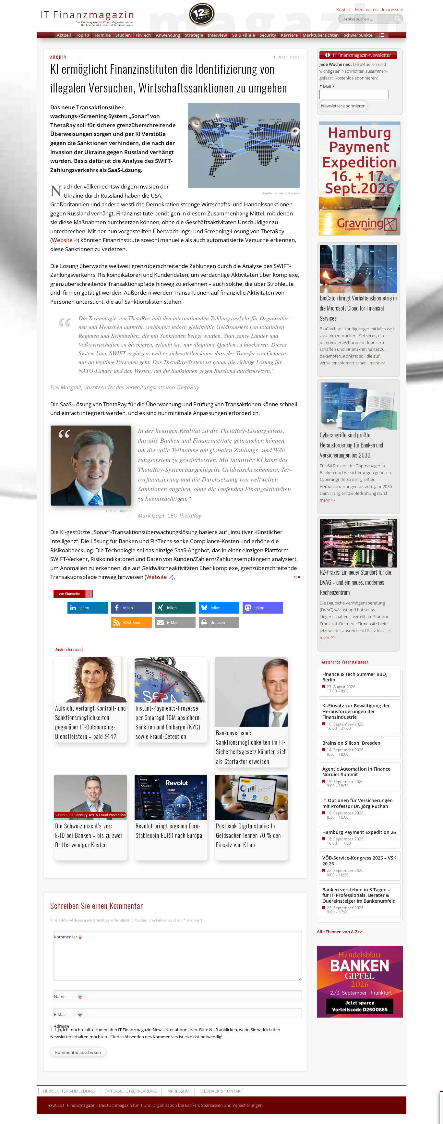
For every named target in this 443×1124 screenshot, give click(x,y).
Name (68, 997)
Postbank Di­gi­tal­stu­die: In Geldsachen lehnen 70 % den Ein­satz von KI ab (248, 835)
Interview (217, 35)
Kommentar (68, 938)
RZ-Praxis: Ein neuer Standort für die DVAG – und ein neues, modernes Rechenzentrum (355, 582)
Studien (123, 35)
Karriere (289, 35)
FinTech (143, 35)
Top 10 (82, 35)
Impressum (392, 9)
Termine (102, 35)
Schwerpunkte (358, 35)
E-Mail (326, 87)
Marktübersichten (321, 35)
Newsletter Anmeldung (69, 1091)
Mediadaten (366, 9)
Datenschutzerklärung (131, 1091)
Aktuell (64, 35)
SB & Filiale (243, 35)
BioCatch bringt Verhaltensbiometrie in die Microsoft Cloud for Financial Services (358, 308)
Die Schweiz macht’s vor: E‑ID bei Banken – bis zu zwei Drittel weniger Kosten (88, 835)
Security (268, 35)
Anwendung (168, 35)
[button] (382, 35)
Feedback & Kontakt (221, 1091)
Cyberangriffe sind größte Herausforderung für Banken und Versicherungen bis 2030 (351, 445)
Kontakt (343, 9)
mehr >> (377, 363)
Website (62, 240)
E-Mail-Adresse (68, 1019)
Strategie (194, 35)
